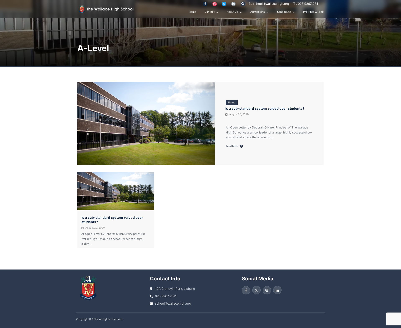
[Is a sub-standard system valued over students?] (146, 123)
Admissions (257, 12)
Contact (209, 12)
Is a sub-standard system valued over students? (264, 108)
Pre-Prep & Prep (313, 12)
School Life (284, 12)
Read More (231, 147)
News (231, 102)
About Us (232, 12)
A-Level (93, 48)
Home (192, 12)
